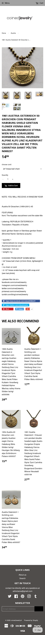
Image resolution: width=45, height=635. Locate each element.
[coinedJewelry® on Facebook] (16, 597)
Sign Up (39, 609)
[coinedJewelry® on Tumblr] (35, 597)
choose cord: (7, 164)
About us (22, 574)
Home (4, 33)
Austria (13, 33)
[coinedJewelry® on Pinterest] (22, 597)
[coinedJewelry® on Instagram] (29, 597)
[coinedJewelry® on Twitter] (9, 597)
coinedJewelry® (16, 620)
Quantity (5, 175)
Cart (41, 3)
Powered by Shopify (31, 620)
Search (22, 578)
